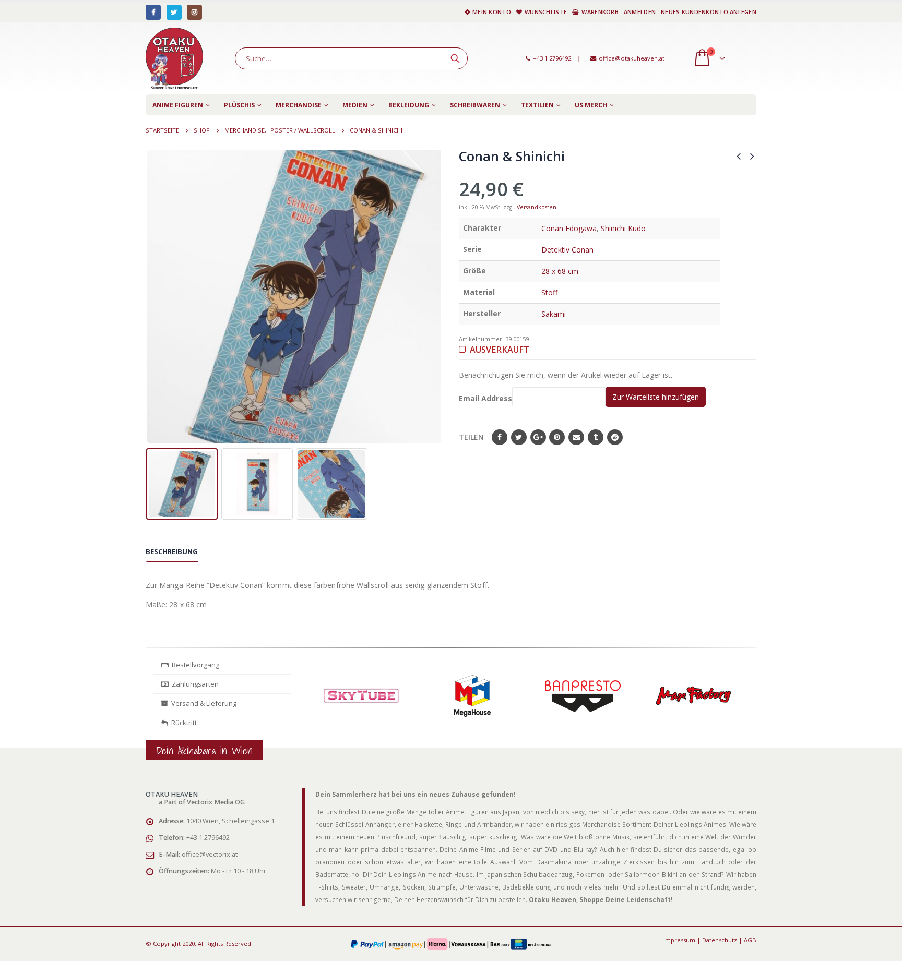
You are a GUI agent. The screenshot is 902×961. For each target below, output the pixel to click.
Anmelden (640, 12)
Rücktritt (182, 722)
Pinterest (557, 437)
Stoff (549, 292)
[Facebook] (153, 12)
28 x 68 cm (559, 271)
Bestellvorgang (194, 664)
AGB (750, 940)
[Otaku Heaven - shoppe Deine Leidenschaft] (174, 58)
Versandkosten (536, 207)
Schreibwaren (475, 105)
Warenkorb (599, 12)
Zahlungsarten (195, 684)
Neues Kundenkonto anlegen (708, 12)
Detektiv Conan (567, 250)
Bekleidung (408, 105)
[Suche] (455, 58)
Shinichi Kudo (623, 228)
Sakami (553, 314)
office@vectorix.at (210, 854)
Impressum (679, 940)
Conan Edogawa (569, 228)
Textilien (537, 105)
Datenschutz (719, 940)
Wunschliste (546, 12)
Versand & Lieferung (202, 703)
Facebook (499, 437)
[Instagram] (194, 12)
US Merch (591, 105)
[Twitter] (174, 12)
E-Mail (576, 437)
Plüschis (239, 105)
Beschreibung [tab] (172, 551)
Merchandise (299, 105)
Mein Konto (491, 12)
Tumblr (595, 437)
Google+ (538, 437)
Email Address (485, 398)
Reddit (615, 437)
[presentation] (153, 296)
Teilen (471, 437)
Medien (354, 105)
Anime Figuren (177, 105)
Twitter (519, 437)
